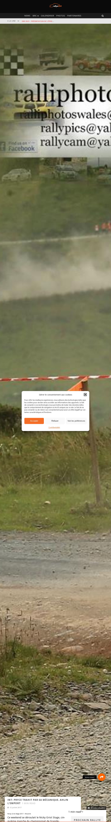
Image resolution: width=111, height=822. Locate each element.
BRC (35, 15)
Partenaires (74, 15)
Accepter (34, 421)
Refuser (54, 421)
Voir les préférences (76, 421)
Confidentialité (54, 427)
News (27, 15)
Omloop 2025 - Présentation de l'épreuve (41, 21)
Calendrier (47, 15)
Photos (60, 15)
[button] (85, 394)
